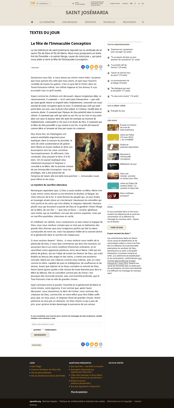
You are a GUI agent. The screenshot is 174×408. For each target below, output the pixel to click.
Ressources (129, 22)
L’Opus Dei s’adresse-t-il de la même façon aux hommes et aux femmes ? (86, 376)
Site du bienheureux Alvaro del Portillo (48, 376)
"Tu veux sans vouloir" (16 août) (124, 96)
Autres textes (36, 345)
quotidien (37, 330)
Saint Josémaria (87, 12)
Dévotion (90, 22)
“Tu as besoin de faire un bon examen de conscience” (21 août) (125, 58)
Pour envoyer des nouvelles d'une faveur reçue (97, 3)
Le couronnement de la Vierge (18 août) (120, 81)
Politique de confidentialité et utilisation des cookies (82, 401)
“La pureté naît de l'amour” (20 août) (119, 66)
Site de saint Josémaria (41, 372)
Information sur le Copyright (119, 401)
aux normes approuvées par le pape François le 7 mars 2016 (124, 261)
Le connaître (47, 22)
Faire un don (115, 3)
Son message (69, 22)
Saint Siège (36, 366)
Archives (33, 404)
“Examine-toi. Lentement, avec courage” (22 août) (122, 50)
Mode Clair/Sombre (80, 3)
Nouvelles (109, 22)
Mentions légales (49, 401)
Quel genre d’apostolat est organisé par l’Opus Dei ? (82, 370)
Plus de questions (79, 391)
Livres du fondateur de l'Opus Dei (46, 369)
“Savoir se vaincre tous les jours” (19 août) (120, 74)
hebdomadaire (50, 330)
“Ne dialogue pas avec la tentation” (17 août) (120, 89)
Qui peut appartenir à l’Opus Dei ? (86, 386)
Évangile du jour (118, 111)
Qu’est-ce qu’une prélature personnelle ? (81, 382)
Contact (125, 3)
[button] (96, 67)
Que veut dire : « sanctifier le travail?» (87, 366)
